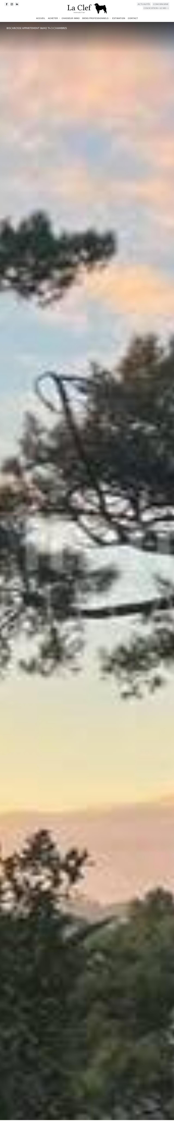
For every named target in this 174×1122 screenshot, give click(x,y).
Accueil (40, 18)
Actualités (144, 4)
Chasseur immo (71, 18)
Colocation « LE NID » (156, 8)
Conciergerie (160, 4)
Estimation (118, 18)
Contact (133, 18)
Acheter (53, 18)
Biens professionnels (95, 18)
